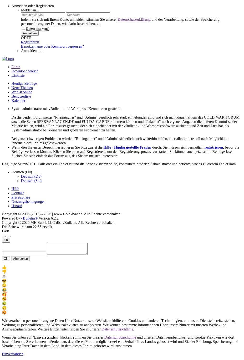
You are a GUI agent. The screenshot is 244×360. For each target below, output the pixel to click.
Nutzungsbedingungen (28, 202)
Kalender (18, 101)
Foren (15, 67)
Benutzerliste (21, 96)
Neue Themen (22, 88)
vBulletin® (29, 218)
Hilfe (15, 189)
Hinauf (16, 206)
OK (6, 240)
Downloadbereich (24, 71)
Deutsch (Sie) (31, 181)
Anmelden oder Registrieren (32, 6)
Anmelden (30, 33)
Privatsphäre (20, 197)
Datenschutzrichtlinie (117, 329)
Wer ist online (21, 92)
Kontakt (17, 193)
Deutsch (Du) (31, 176)
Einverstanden (12, 354)
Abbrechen (20, 258)
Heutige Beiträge (24, 83)
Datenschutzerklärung (134, 19)
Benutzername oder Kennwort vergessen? (52, 46)
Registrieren (30, 42)
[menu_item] (122, 267)
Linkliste (18, 75)
